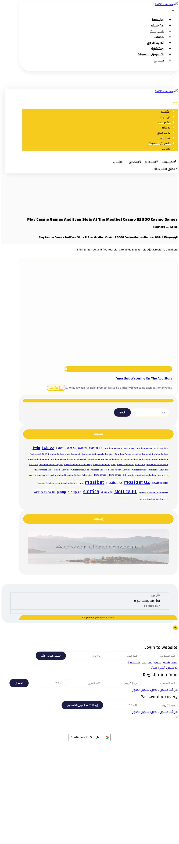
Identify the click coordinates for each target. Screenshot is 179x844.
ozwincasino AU (44, 492)
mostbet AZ (114, 483)
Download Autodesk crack (49, 470)
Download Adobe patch (104, 465)
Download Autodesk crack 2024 (75, 470)
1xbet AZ (70, 448)
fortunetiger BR (117, 475)
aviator (82, 448)
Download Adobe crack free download (133, 454)
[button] (169, 161)
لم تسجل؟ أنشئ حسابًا (164, 667)
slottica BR (107, 492)
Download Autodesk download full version (141, 470)
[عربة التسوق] (172, 80)
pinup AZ (74, 492)
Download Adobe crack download (64, 454)
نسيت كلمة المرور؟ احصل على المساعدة (153, 662)
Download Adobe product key (131, 465)
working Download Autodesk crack (153, 499)
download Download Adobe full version (73, 475)
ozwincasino (160, 483)
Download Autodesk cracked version (106, 470)
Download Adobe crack (147, 448)
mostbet (94, 482)
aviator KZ (95, 448)
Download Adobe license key (78, 465)
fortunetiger (100, 475)
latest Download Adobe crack (69, 483)
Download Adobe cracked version (97, 454)
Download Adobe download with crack (68, 459)
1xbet (59, 448)
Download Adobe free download (136, 459)
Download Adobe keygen (51, 465)
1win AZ (48, 448)
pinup (61, 492)
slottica (91, 491)
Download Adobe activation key (119, 448)
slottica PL (125, 491)
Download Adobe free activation (103, 459)
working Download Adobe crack (153, 492)
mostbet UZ (137, 482)
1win (36, 448)
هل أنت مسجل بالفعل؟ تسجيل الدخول (155, 690)
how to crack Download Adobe (142, 475)
